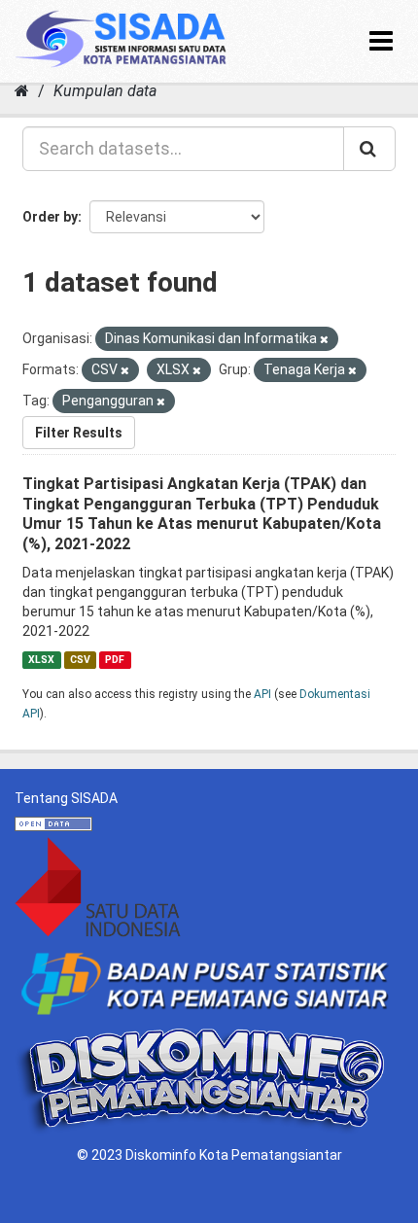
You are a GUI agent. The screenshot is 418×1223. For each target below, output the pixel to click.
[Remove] (324, 339)
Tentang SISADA (66, 798)
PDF (114, 659)
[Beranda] (22, 91)
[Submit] (369, 148)
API (262, 694)
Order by (50, 217)
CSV (80, 659)
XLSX (41, 659)
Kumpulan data (105, 91)
